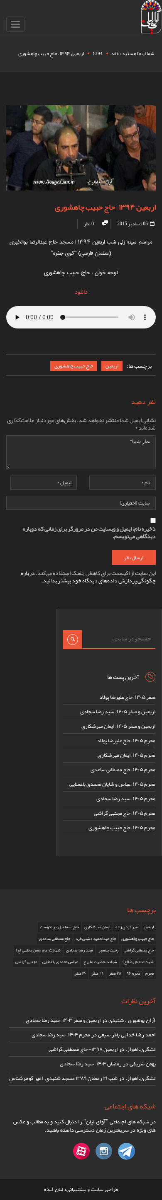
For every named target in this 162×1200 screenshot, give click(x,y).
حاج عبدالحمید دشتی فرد (96, 938)
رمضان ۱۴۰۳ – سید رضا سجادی (91, 1063)
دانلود (81, 292)
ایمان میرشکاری (97, 927)
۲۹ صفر (97, 973)
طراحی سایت (104, 1189)
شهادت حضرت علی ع (100, 962)
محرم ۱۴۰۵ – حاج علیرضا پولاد (126, 740)
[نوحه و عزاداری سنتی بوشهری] (151, 18)
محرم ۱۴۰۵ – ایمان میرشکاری (126, 755)
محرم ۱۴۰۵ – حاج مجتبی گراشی (124, 813)
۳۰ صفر (80, 973)
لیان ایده (54, 1189)
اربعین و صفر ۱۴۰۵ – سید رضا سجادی (117, 711)
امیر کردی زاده (126, 927)
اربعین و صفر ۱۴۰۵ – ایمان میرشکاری (118, 726)
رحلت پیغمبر (108, 950)
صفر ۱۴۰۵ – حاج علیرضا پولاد (127, 697)
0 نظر (89, 224)
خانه (115, 53)
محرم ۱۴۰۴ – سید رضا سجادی (61, 1034)
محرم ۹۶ (133, 973)
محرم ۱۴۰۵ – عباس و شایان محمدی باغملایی (112, 784)
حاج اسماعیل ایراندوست (59, 927)
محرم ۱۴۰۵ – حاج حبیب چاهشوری (121, 827)
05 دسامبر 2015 (133, 224)
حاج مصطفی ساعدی (54, 938)
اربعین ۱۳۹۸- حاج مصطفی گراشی (83, 1049)
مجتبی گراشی (26, 962)
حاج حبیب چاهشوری (73, 366)
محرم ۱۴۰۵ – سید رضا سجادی (125, 798)
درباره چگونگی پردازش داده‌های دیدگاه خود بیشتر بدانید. (88, 576)
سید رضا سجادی (79, 950)
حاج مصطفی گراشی (139, 950)
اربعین (112, 366)
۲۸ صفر (115, 973)
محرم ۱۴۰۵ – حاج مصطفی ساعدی (123, 769)
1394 (98, 53)
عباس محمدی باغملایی (60, 962)
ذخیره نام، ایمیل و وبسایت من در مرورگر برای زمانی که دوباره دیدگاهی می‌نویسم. (89, 532)
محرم (149, 973)
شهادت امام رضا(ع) (138, 962)
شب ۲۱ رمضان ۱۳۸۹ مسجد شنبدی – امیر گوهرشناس (63, 1078)
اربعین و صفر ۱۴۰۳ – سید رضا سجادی (63, 1020)
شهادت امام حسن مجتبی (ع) (38, 950)
